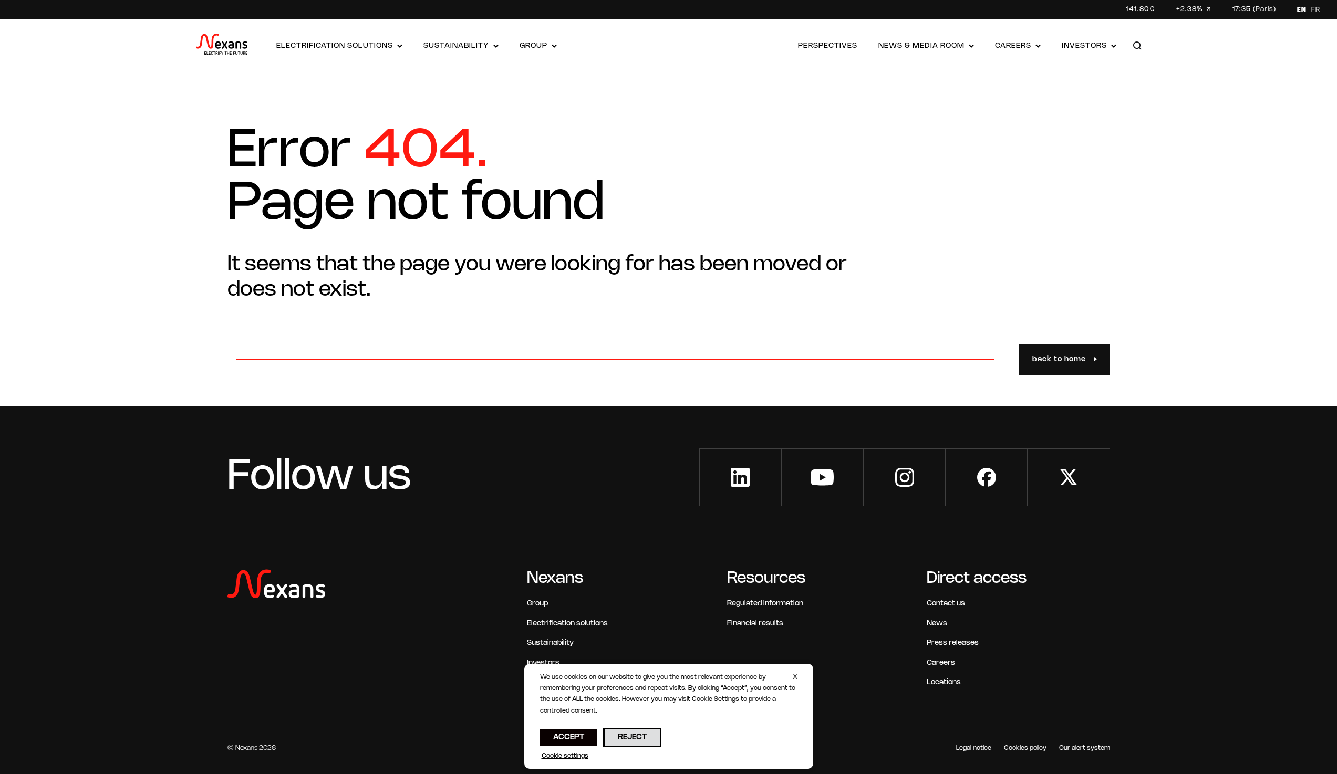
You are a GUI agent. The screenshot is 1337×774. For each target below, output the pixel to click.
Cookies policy (1025, 748)
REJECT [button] (632, 737)
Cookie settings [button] (565, 756)
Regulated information (765, 603)
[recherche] (1137, 46)
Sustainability (456, 46)
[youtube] (822, 477)
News (937, 623)
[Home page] (221, 46)
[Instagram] (904, 477)
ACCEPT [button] (568, 737)
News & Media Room (921, 46)
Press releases (953, 643)
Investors (1084, 46)
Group (533, 46)
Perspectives (827, 46)
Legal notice (973, 748)
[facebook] (986, 477)
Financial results (755, 623)
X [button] (795, 677)
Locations (944, 682)
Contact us (946, 603)
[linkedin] (740, 477)
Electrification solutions (334, 46)
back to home (1059, 359)
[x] (1068, 477)
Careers (1013, 46)
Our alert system (1084, 748)
